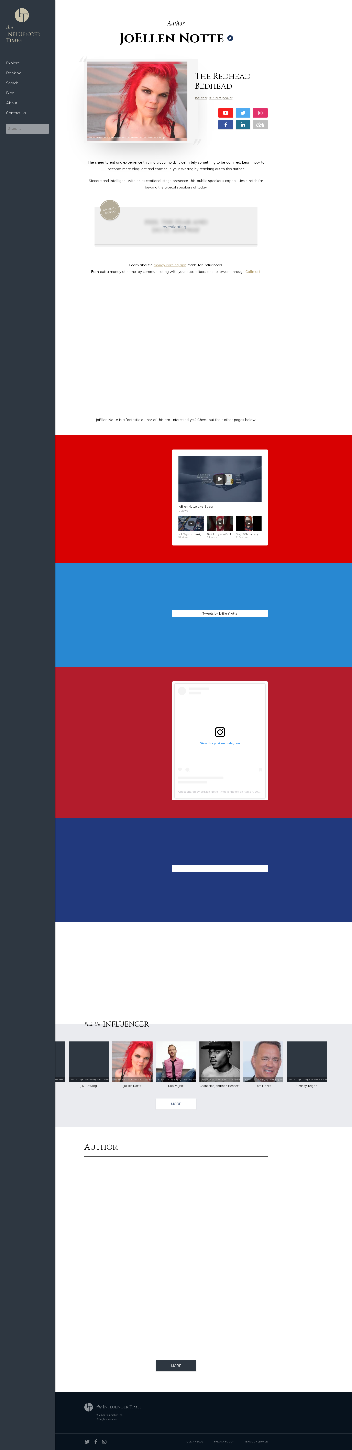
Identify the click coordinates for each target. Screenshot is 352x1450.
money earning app (170, 265)
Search (12, 82)
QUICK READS (194, 1441)
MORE (176, 1104)
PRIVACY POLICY (224, 1441)
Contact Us (16, 112)
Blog (10, 92)
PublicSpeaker (221, 98)
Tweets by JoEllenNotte (219, 613)
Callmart (252, 271)
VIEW (118, 665)
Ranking (14, 73)
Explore (13, 63)
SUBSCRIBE (118, 531)
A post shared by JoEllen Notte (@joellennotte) (208, 791)
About (12, 102)
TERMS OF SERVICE (256, 1441)
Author (202, 98)
